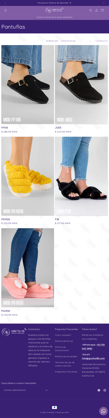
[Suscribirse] (46, 390)
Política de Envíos (64, 341)
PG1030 (5, 310)
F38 (57, 219)
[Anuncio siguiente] (104, 3)
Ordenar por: (52, 41)
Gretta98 (50, 412)
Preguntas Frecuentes (66, 372)
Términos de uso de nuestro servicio (65, 364)
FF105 (4, 127)
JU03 (58, 127)
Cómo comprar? (63, 335)
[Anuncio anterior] (5, 3)
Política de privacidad (66, 356)
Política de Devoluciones (62, 349)
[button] (6, 10)
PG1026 (5, 219)
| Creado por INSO (61, 412)
